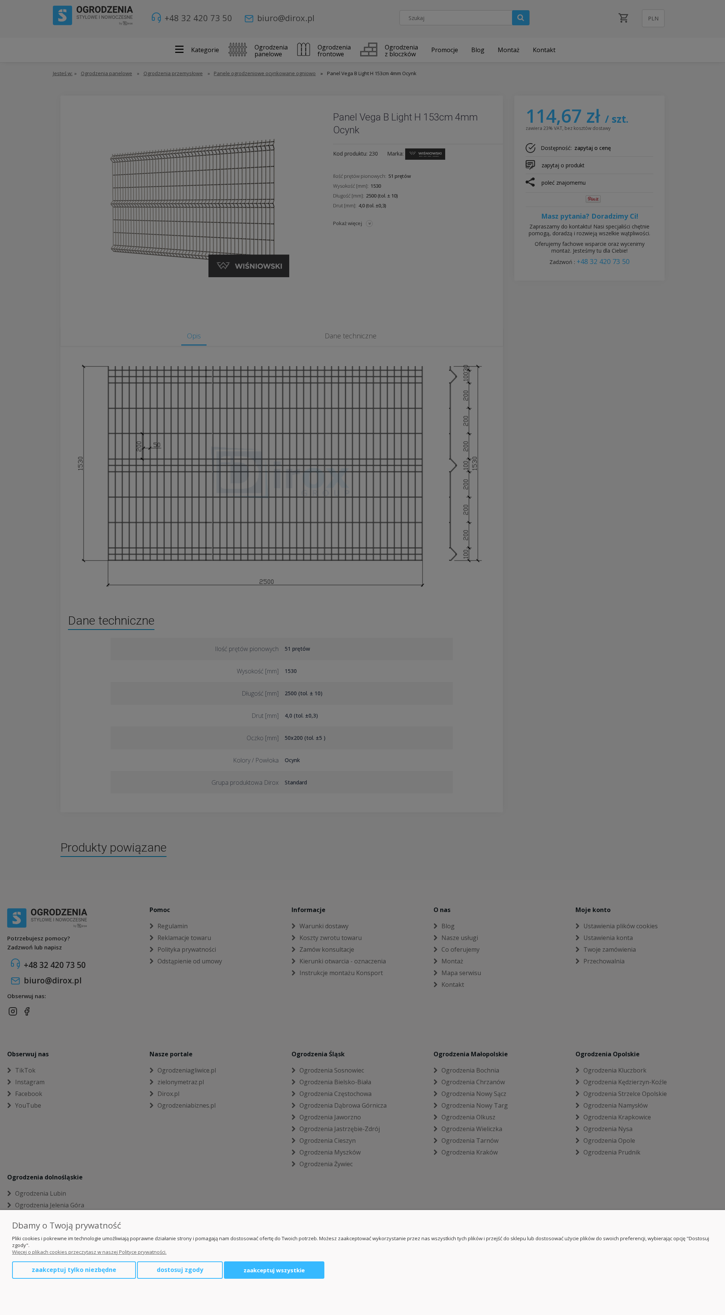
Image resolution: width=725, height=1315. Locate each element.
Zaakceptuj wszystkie (274, 1270)
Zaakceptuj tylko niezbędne (74, 1270)
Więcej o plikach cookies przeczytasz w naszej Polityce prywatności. (89, 1252)
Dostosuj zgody (180, 1270)
